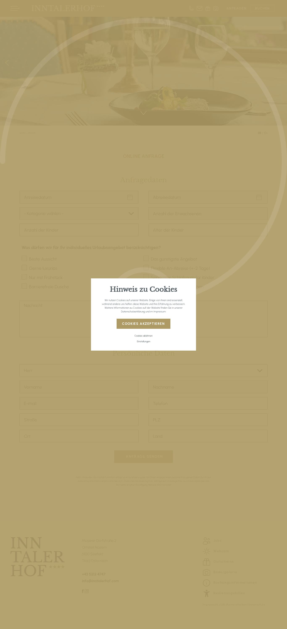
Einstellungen (143, 341)
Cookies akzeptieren (143, 324)
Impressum (160, 311)
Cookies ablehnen (143, 335)
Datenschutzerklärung (133, 311)
